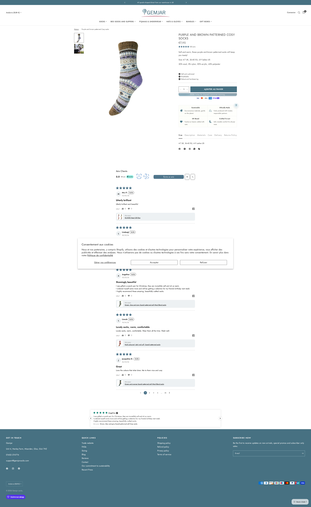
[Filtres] (187, 177)
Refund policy (163, 446)
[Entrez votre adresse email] (302, 453)
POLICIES (162, 438)
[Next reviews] (220, 418)
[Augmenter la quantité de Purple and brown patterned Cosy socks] (187, 89)
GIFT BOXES (205, 21)
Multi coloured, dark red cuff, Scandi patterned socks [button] (142, 344)
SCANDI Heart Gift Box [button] (132, 218)
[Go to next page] (170, 392)
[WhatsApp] (194, 148)
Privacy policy (163, 450)
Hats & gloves (173, 21)
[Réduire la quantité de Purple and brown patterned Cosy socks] (180, 89)
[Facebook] (180, 148)
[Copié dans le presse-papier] (199, 148)
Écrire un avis (168, 177)
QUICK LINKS (89, 438)
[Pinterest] (190, 148)
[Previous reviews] (90, 418)
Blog (84, 454)
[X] (185, 148)
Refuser (203, 262)
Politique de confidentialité (100, 255)
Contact (85, 462)
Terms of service (164, 454)
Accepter (154, 262)
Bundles (190, 21)
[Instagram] (14, 468)
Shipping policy (163, 443)
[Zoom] (166, 38)
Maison (76, 29)
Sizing (84, 450)
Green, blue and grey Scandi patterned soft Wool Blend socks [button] (145, 305)
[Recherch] (299, 12)
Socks (102, 21)
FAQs (84, 446)
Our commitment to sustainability (96, 465)
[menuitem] (103, 21)
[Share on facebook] (193, 209)
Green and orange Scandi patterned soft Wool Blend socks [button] (144, 384)
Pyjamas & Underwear (150, 21)
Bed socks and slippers (122, 21)
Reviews (85, 458)
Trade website (88, 443)
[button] (184, 46)
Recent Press (87, 469)
